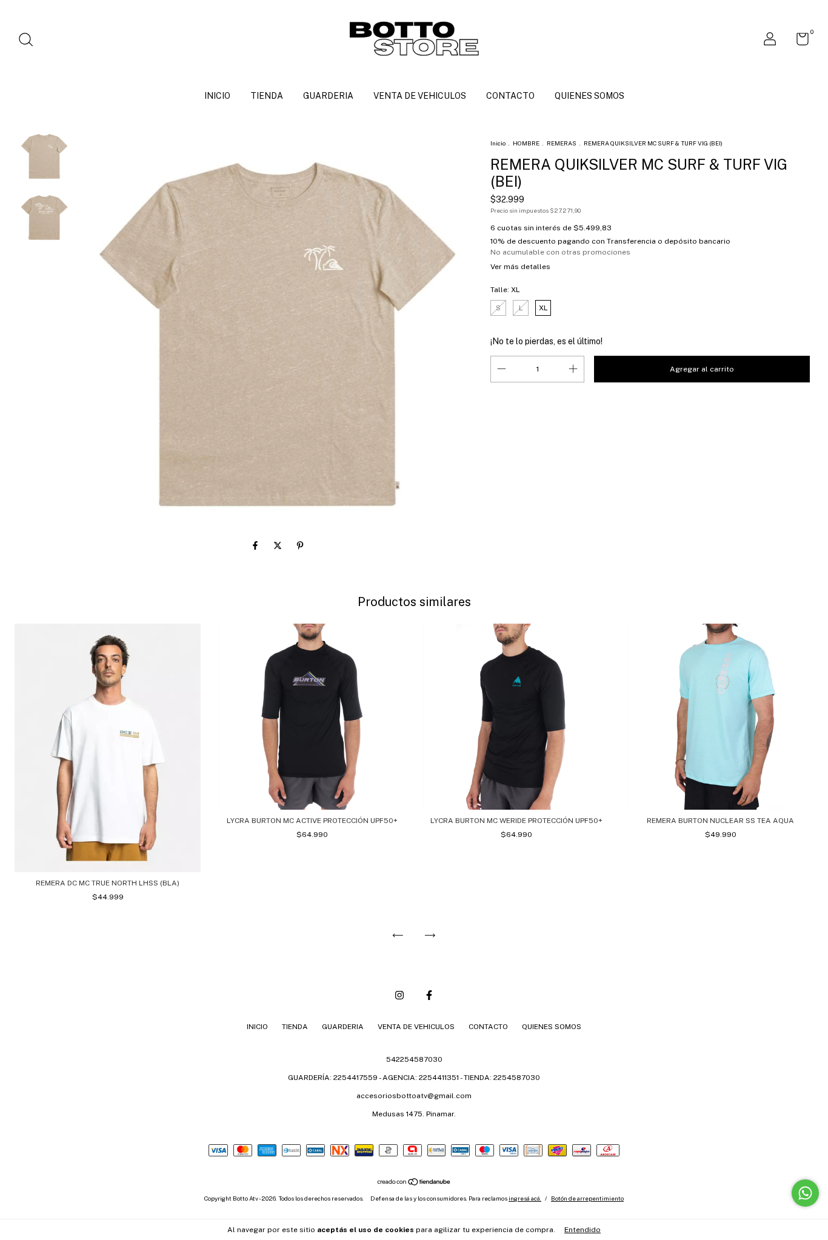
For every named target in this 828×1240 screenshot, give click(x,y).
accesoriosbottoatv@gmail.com (414, 1096)
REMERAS (561, 143)
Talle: (505, 289)
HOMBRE (526, 143)
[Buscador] (30, 41)
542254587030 (414, 1059)
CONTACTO (510, 96)
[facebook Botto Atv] (429, 995)
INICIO (217, 96)
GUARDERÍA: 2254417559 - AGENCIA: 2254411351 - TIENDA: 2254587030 (414, 1077)
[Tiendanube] (414, 1183)
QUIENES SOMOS (589, 96)
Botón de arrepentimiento (587, 1198)
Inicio (498, 143)
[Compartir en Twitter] (278, 545)
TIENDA (266, 96)
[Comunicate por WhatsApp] (805, 1193)
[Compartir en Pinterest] (300, 545)
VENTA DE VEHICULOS (419, 96)
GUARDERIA (328, 96)
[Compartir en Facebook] (256, 545)
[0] (798, 42)
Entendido (582, 1229)
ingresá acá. (525, 1198)
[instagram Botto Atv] (399, 995)
